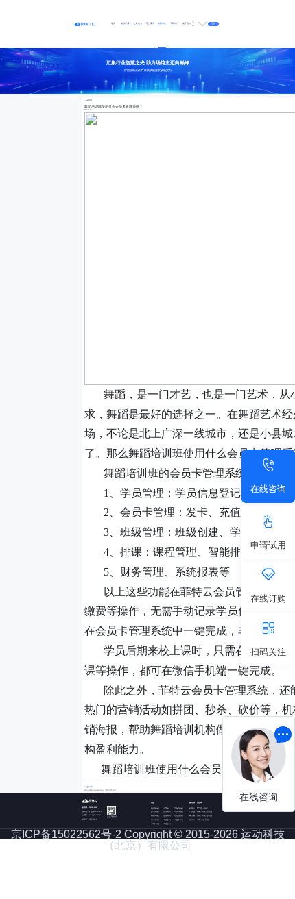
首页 (113, 24)
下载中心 (174, 24)
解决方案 (125, 24)
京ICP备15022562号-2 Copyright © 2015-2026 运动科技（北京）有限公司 (148, 839)
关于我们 (186, 24)
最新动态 (162, 24)
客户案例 (150, 24)
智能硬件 (138, 24)
